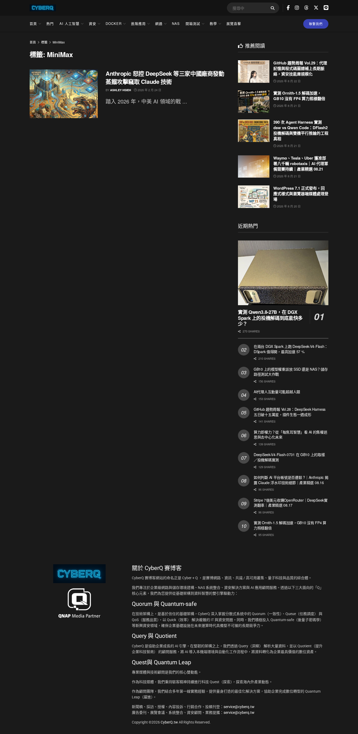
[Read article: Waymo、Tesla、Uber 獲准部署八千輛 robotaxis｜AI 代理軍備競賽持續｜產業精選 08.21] (253, 166)
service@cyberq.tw (239, 707)
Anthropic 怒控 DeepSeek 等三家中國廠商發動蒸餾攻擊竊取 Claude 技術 (165, 77)
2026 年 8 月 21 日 (288, 105)
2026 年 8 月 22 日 (288, 81)
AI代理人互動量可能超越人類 (277, 391)
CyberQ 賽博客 (163, 568)
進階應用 (138, 23)
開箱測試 (193, 23)
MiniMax (59, 42)
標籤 (44, 42)
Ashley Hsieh (120, 90)
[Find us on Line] (326, 8)
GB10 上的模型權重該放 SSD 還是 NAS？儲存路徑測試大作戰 (291, 371)
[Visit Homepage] (43, 7)
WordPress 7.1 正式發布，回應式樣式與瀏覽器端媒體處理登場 (300, 193)
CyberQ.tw (170, 722)
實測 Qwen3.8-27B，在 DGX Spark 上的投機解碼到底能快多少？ (270, 318)
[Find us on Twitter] (316, 8)
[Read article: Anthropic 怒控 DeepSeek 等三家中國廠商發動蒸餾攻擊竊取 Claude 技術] (64, 93)
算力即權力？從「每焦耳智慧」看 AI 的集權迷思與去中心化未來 (290, 434)
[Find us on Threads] (306, 8)
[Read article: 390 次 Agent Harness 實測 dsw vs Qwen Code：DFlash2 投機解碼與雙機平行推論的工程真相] (253, 130)
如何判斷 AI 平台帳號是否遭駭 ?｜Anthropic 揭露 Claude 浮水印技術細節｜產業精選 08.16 (291, 480)
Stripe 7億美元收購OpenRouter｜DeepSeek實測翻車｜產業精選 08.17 (291, 502)
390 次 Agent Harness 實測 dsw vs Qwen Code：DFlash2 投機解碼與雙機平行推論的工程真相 (300, 130)
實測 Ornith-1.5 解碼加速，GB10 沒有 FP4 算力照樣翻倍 (299, 95)
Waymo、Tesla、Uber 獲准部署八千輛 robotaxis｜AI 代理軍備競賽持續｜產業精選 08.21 (300, 163)
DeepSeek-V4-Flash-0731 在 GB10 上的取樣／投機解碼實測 (289, 457)
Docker (114, 23)
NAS (176, 23)
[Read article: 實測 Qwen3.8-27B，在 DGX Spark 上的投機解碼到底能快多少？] (283, 272)
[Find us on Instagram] (297, 8)
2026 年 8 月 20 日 (288, 206)
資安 (92, 23)
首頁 (33, 23)
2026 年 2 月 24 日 (149, 90)
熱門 (50, 23)
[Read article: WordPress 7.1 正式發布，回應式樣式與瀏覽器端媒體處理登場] (253, 196)
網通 (158, 23)
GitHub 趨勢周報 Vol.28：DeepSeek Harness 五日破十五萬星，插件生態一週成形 (290, 412)
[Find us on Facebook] (288, 8)
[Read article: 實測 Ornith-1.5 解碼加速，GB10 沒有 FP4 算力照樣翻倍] (253, 101)
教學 (213, 23)
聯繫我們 (316, 23)
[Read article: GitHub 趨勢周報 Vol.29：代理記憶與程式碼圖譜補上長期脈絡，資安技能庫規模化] (253, 71)
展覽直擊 (233, 23)
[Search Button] (273, 8)
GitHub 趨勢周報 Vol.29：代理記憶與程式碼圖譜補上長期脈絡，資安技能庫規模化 (300, 68)
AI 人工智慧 (69, 23)
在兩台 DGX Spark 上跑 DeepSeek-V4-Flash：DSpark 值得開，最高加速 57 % (291, 349)
